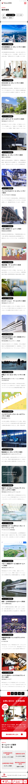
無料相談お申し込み (12, 734)
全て (4, 15)
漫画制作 (10, 17)
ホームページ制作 (10, 15)
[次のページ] (22, 693)
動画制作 (4, 17)
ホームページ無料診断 (19, 781)
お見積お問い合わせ (8, 781)
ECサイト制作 (19, 15)
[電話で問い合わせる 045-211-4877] (25, 781)
